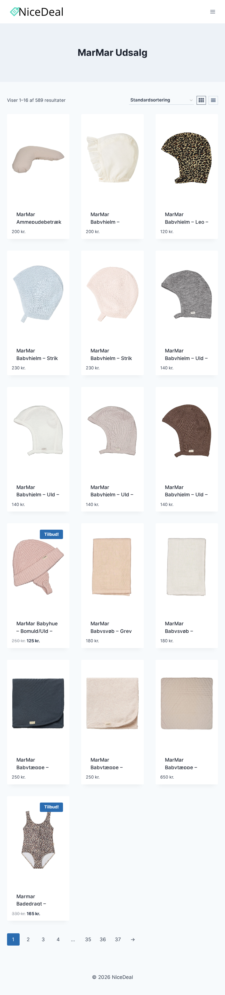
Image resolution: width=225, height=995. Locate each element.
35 (88, 939)
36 (103, 939)
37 (118, 939)
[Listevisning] (213, 100)
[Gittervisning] (201, 100)
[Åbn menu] (212, 11)
